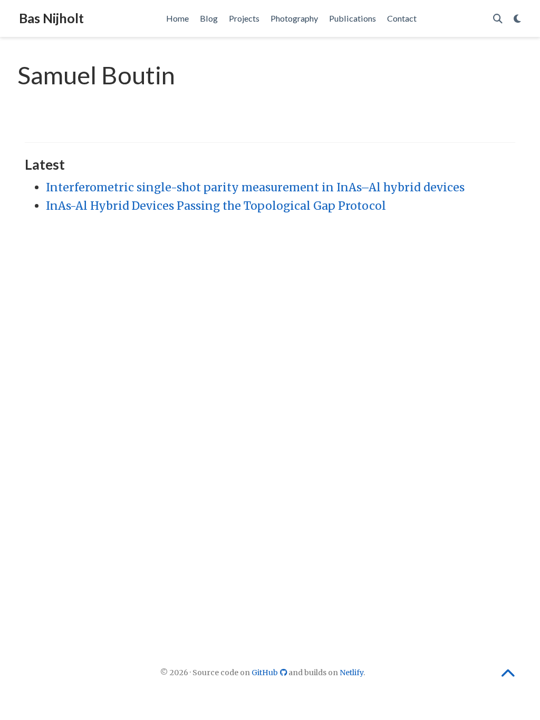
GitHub (265, 672)
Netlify (351, 672)
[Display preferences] (517, 19)
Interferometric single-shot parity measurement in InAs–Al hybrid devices (255, 187)
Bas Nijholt (51, 18)
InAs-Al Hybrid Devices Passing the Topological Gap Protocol (216, 206)
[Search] (498, 19)
